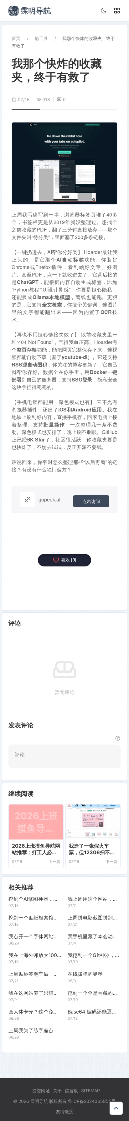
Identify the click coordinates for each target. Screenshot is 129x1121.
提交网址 (41, 1090)
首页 (16, 38)
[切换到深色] (104, 11)
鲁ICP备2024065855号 (92, 1101)
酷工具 (41, 38)
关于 (57, 1090)
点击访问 (91, 501)
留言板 (71, 1090)
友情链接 (64, 1111)
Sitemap (90, 1090)
